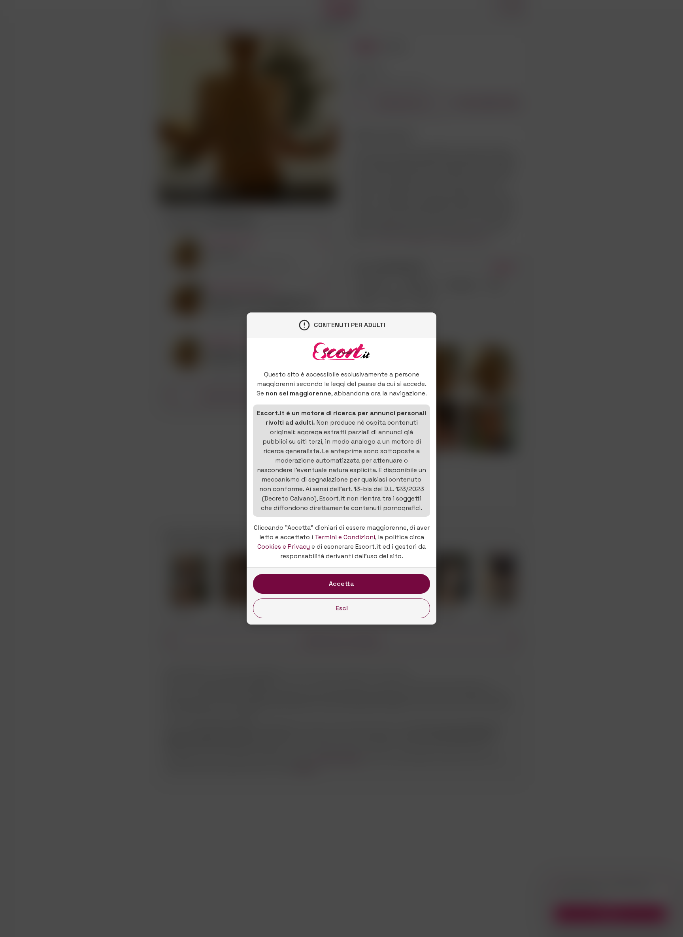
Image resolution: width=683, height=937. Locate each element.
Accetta (341, 584)
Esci (342, 608)
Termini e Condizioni (345, 537)
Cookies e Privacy (283, 546)
